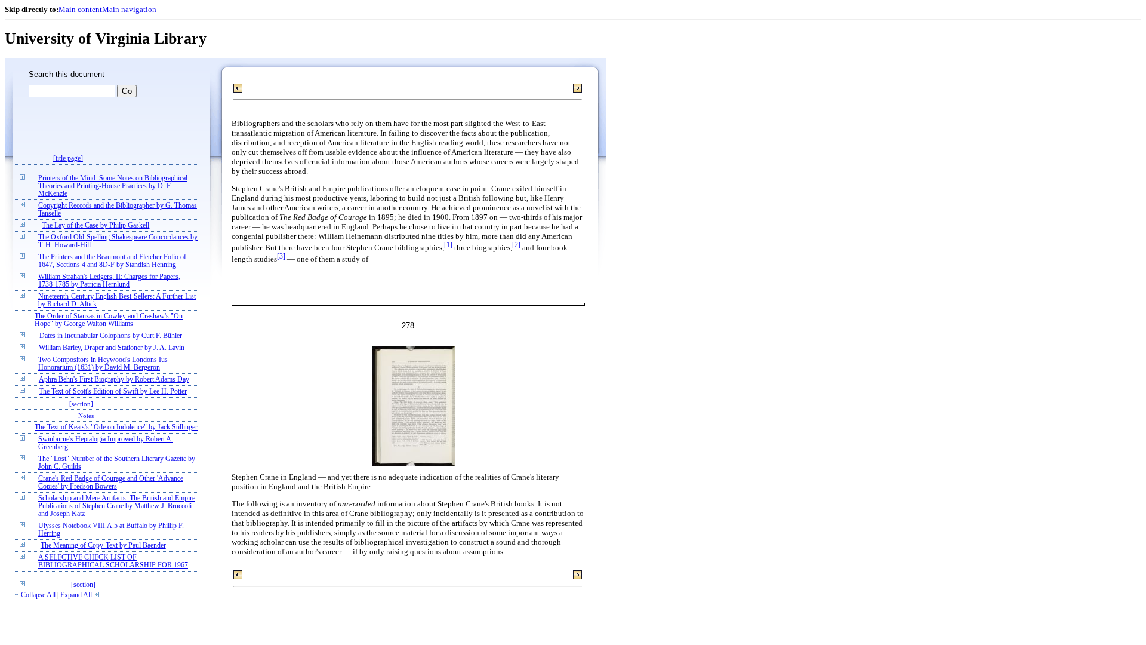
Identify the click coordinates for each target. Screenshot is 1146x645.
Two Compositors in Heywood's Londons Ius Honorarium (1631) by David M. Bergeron (103, 363)
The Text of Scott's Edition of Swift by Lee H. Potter (113, 391)
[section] (81, 403)
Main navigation (129, 9)
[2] (516, 245)
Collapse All (38, 595)
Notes (86, 415)
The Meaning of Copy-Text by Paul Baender (103, 545)
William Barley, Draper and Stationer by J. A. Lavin (111, 348)
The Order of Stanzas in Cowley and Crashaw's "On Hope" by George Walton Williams (109, 320)
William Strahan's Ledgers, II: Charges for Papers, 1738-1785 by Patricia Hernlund (109, 280)
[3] (281, 256)
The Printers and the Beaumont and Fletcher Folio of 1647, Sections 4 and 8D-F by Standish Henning (112, 261)
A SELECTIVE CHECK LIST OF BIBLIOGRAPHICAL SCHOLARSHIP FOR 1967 (113, 561)
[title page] (68, 158)
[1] (448, 245)
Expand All (76, 595)
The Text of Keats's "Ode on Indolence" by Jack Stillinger (116, 427)
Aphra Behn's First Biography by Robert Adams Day (114, 379)
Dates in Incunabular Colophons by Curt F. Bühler (110, 336)
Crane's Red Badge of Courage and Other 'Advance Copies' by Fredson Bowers (110, 482)
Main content (80, 9)
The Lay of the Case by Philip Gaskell (95, 225)
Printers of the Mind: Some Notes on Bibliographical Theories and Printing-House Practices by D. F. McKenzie (112, 186)
